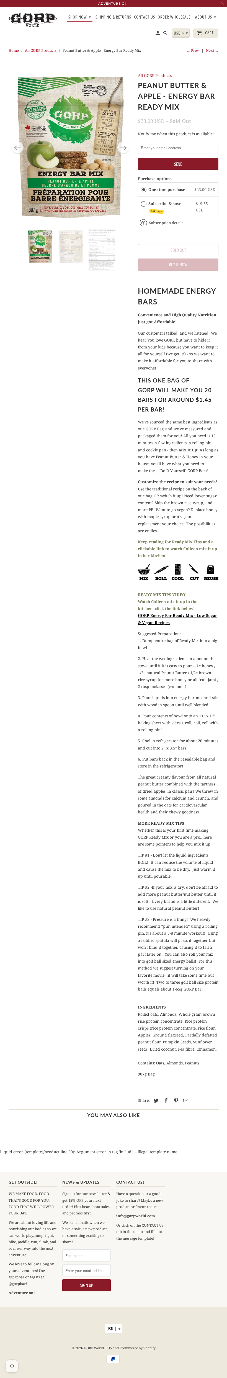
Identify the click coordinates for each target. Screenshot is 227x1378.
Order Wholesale (174, 17)
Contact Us (144, 17)
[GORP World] (33, 20)
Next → (212, 50)
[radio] (143, 190)
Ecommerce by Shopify (138, 1348)
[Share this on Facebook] (165, 1100)
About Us (205, 16)
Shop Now (79, 16)
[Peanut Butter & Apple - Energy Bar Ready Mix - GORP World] (70, 148)
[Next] (123, 148)
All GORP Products (40, 50)
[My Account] (158, 34)
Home (14, 50)
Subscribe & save (165, 207)
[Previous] (17, 148)
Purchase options (155, 178)
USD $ (181, 32)
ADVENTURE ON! (113, 3)
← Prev (193, 50)
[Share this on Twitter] (155, 1100)
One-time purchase (166, 189)
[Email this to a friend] (184, 1100)
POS (108, 1348)
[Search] (165, 34)
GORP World (94, 1348)
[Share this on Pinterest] (175, 1100)
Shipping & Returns (113, 17)
